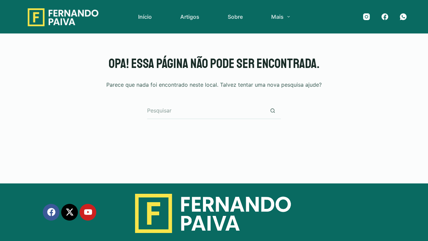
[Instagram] (366, 16)
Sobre (235, 16)
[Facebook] (385, 16)
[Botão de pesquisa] (272, 110)
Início (145, 16)
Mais (277, 16)
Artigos (189, 16)
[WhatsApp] (403, 16)
